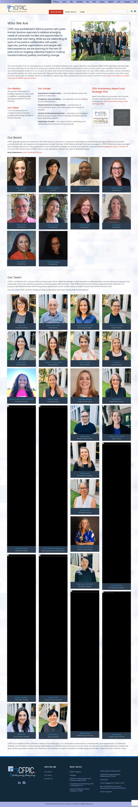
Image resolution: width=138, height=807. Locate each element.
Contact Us (123, 146)
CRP (87, 2)
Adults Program (75, 772)
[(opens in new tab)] (100, 117)
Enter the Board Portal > (32, 152)
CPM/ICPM (80, 2)
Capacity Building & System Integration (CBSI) (80, 790)
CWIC (94, 2)
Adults (64, 2)
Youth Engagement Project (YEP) (112, 783)
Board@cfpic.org (108, 146)
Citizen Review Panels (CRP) (110, 771)
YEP (135, 2)
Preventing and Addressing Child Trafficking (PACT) (81, 785)
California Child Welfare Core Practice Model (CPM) (80, 779)
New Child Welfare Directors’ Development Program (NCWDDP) (113, 787)
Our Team (48, 775)
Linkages (102, 2)
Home (82, 12)
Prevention (127, 2)
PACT (118, 2)
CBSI (71, 2)
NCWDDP (110, 2)
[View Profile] (21, 171)
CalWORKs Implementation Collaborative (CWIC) (110, 775)
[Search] (127, 11)
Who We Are (56, 12)
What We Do (70, 12)
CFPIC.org (56, 2)
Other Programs (106, 792)
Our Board (48, 772)
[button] (131, 11)
